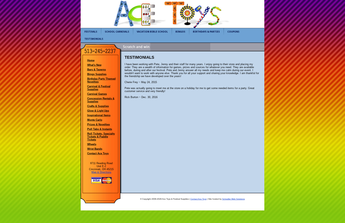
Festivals (90, 31)
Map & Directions (101, 172)
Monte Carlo (94, 119)
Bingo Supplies (96, 74)
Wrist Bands (94, 148)
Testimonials (93, 39)
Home (90, 60)
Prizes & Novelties (98, 124)
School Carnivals (117, 31)
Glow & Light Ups (98, 110)
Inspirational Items (98, 115)
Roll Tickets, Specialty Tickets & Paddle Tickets (101, 136)
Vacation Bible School (152, 31)
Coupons (233, 31)
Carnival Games (97, 93)
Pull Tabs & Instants (99, 129)
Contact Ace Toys (98, 153)
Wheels (91, 144)
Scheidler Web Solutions (233, 199)
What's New (94, 64)
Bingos (180, 31)
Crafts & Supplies (98, 106)
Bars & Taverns (96, 69)
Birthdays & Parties (206, 31)
